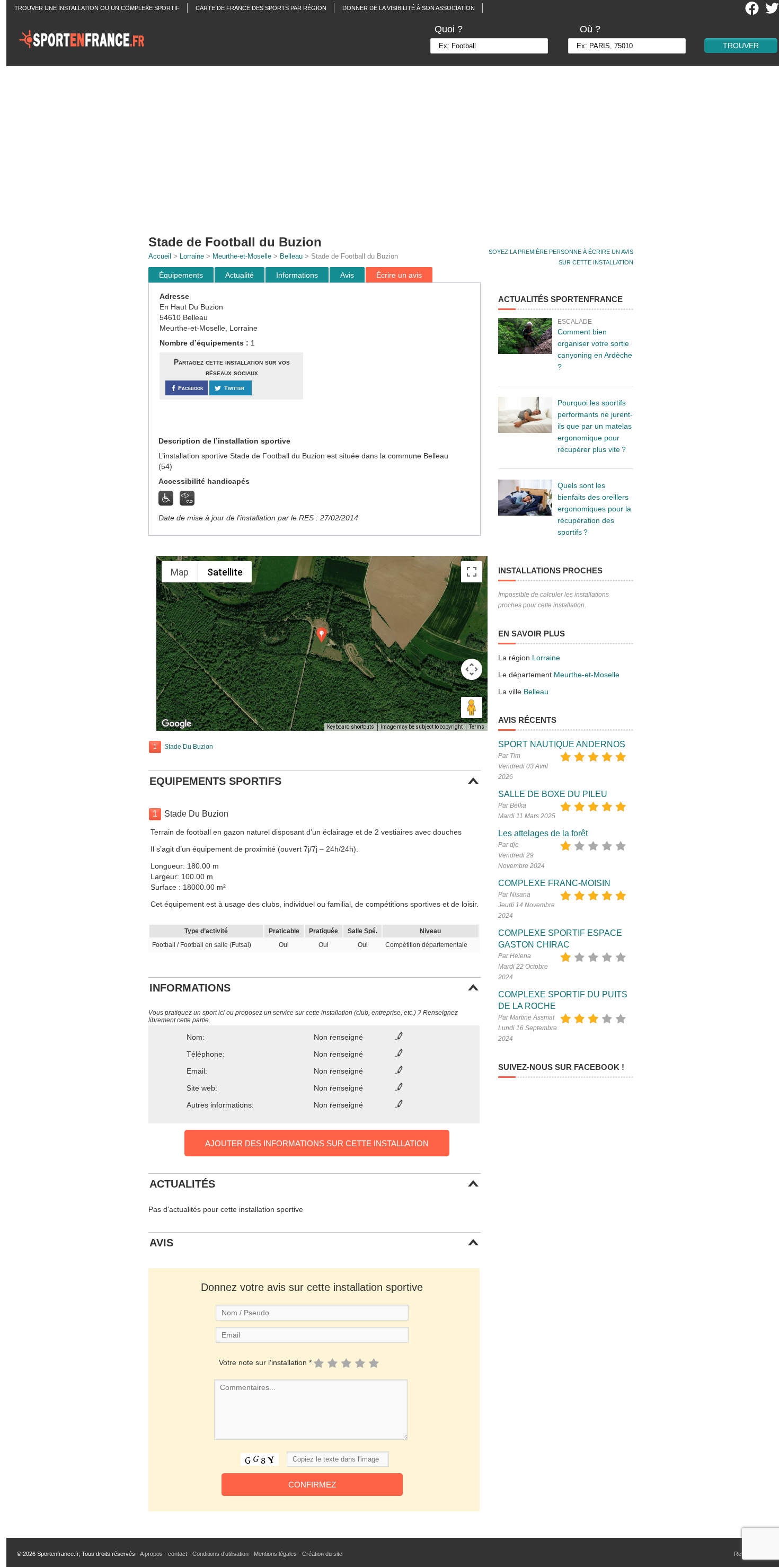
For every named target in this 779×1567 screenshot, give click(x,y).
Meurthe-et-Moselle (242, 256)
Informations (297, 275)
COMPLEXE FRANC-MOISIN (554, 883)
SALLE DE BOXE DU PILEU (552, 794)
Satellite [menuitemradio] (225, 572)
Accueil (159, 256)
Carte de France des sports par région (261, 8)
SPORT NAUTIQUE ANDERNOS (561, 744)
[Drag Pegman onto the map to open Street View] (471, 707)
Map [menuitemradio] (180, 572)
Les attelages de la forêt (543, 833)
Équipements (181, 275)
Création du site (322, 1554)
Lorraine (192, 256)
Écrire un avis (399, 275)
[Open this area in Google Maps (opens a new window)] (176, 724)
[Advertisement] (396, 146)
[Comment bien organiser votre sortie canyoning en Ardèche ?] (525, 336)
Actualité (239, 275)
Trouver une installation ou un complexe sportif (97, 8)
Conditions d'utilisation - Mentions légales (244, 1554)
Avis (347, 275)
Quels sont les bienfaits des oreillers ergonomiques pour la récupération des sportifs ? (594, 508)
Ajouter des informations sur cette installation (317, 1143)
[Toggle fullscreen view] (471, 571)
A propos (151, 1554)
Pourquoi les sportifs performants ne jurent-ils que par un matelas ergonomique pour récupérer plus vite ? (595, 426)
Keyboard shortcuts (350, 727)
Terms (476, 727)
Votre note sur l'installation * (265, 1362)
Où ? (590, 29)
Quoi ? (449, 29)
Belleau (291, 256)
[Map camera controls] (471, 669)
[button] (321, 635)
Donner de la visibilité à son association (408, 8)
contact (177, 1554)
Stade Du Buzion (188, 746)
